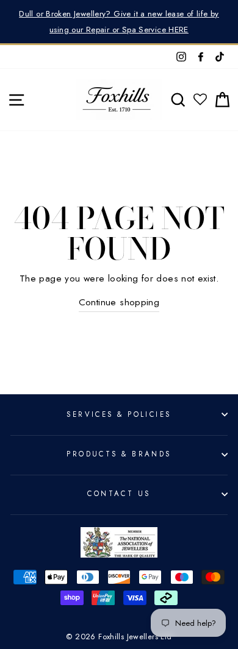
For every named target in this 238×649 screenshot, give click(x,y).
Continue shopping (119, 302)
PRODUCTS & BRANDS (119, 454)
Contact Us (118, 493)
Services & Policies (119, 414)
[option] (119, 21)
